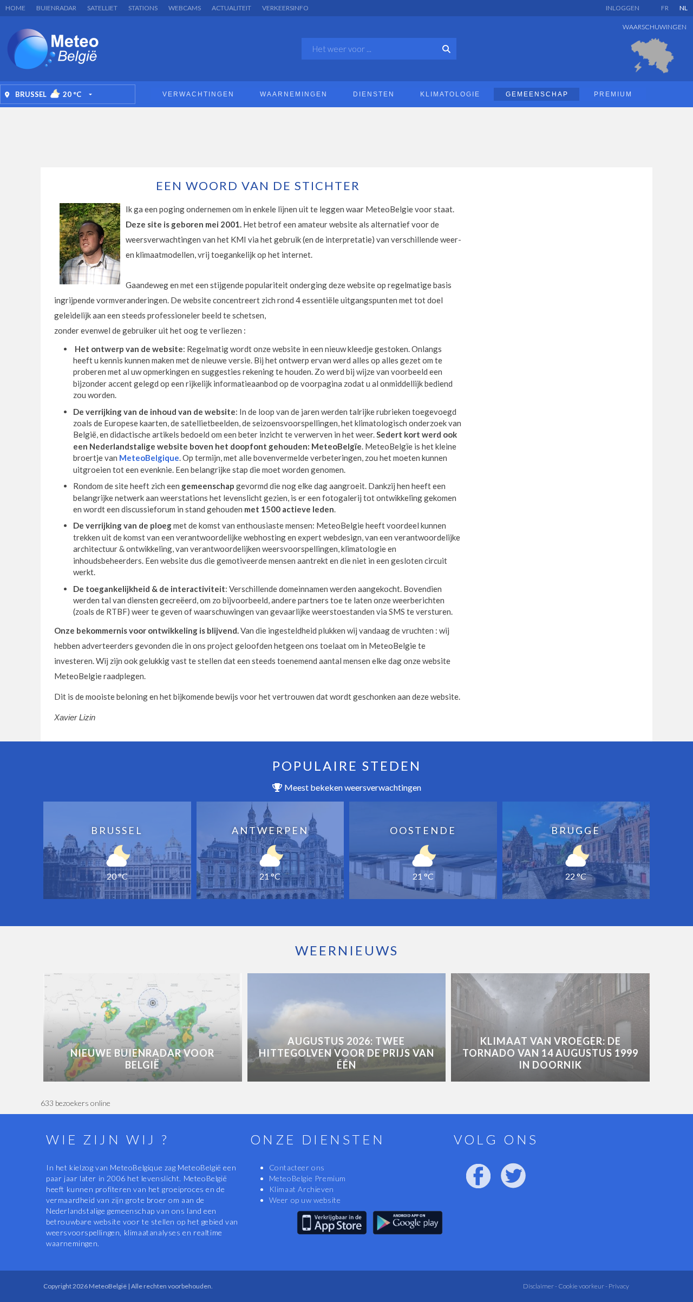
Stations (143, 8)
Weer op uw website (305, 1200)
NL (683, 8)
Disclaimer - (540, 1286)
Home (15, 8)
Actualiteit (231, 8)
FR (665, 8)
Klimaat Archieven (301, 1189)
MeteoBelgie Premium (307, 1178)
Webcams (184, 8)
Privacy (618, 1286)
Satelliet (102, 8)
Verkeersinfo (285, 8)
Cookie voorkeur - (582, 1286)
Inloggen (622, 8)
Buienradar (56, 8)
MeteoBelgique (149, 458)
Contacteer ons (297, 1167)
